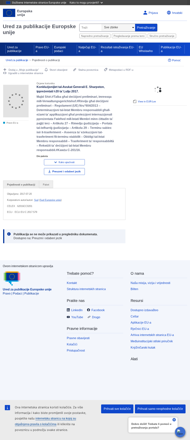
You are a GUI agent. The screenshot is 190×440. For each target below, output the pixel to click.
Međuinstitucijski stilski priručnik (152, 341)
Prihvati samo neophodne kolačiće (160, 408)
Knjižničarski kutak (143, 347)
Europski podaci (60, 49)
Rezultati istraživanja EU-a (117, 49)
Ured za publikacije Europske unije (39, 29)
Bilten (134, 289)
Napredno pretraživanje (95, 35)
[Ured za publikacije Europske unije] (17, 13)
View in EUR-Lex (147, 101)
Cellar (135, 316)
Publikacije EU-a (171, 49)
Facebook (98, 310)
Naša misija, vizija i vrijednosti (150, 283)
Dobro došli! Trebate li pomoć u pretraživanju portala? (151, 425)
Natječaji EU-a (87, 49)
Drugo (96, 317)
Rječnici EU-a (140, 328)
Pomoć (176, 60)
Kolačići (72, 344)
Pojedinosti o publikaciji (21, 184)
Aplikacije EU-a (141, 322)
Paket (46, 184)
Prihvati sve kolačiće (117, 408)
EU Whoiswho (146, 49)
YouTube (77, 317)
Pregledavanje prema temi (129, 35)
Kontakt (72, 283)
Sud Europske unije (50, 200)
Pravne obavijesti (78, 338)
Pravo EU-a (42, 49)
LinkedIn (77, 310)
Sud (36, 200)
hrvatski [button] (177, 12)
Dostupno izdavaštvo (144, 310)
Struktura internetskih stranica (86, 289)
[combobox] (91, 27)
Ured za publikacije (14, 49)
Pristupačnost (76, 350)
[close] (174, 420)
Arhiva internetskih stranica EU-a (152, 335)
